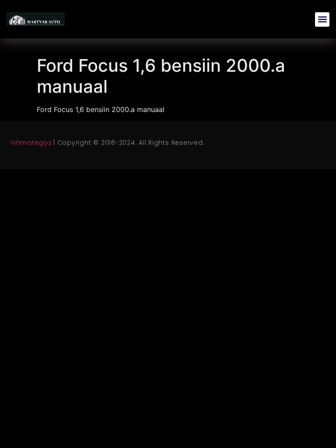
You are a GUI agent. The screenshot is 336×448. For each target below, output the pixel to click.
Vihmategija (30, 142)
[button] (322, 19)
